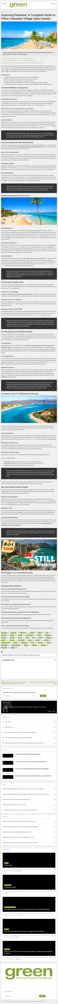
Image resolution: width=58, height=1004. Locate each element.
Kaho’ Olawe (8, 865)
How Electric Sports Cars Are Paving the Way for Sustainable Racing (27, 909)
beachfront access (47, 105)
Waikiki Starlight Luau (37, 315)
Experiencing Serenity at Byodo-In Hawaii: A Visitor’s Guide (17, 58)
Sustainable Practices (10, 907)
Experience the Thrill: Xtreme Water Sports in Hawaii (27, 754)
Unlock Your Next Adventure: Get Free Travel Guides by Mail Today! (19, 60)
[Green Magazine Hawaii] (17, 8)
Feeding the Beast (10, 887)
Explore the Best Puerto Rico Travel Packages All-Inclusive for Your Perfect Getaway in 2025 (14, 683)
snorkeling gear (18, 247)
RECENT (5, 749)
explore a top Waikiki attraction (44, 125)
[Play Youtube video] (29, 554)
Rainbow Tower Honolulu (42, 501)
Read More (18, 870)
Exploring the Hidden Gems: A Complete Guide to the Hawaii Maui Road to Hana (22, 62)
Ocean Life (7, 949)
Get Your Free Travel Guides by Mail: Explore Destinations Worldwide (31, 768)
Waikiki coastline (50, 362)
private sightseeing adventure (30, 439)
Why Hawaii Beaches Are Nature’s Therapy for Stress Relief (24, 931)
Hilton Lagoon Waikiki (23, 167)
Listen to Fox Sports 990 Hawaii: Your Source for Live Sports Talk (30, 761)
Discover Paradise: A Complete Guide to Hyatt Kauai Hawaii (43, 683)
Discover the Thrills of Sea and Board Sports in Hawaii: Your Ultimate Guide (33, 775)
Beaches (7, 929)
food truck (13, 303)
